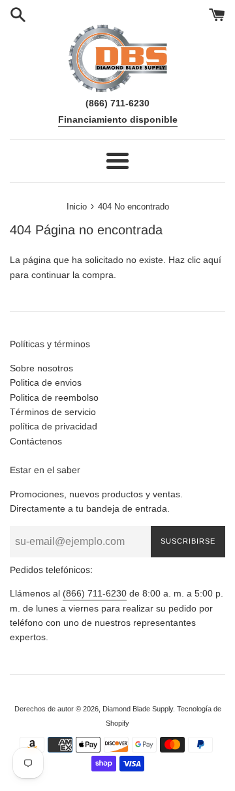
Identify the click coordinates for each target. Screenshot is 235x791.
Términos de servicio (53, 412)
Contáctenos (36, 441)
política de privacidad (53, 426)
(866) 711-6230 (95, 593)
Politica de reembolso (54, 397)
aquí (212, 260)
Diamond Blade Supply (137, 709)
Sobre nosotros (41, 368)
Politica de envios (46, 382)
